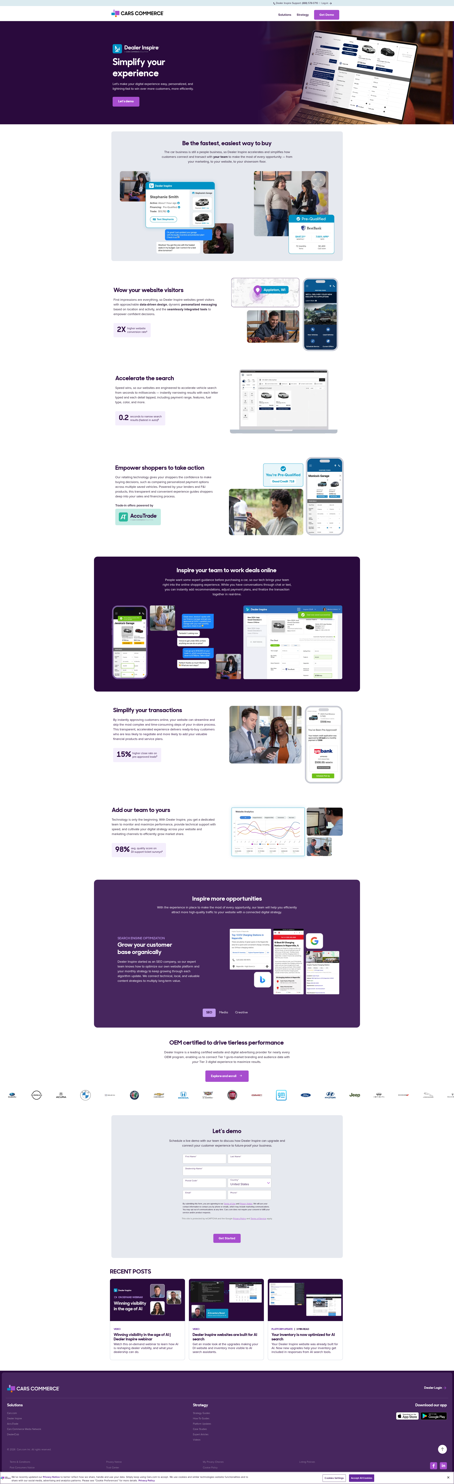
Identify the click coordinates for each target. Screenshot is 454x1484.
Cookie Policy (210, 1467)
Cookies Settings (334, 1478)
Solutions (284, 14)
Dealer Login (433, 1388)
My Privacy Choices (213, 1461)
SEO (209, 1012)
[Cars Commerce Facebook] (433, 1465)
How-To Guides (201, 1418)
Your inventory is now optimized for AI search (303, 1337)
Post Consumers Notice (22, 1467)
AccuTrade (12, 1423)
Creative (241, 1012)
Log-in (325, 3)
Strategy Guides (201, 1413)
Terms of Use (230, 1204)
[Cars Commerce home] (138, 13)
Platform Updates (202, 1423)
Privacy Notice (246, 1204)
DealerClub (13, 1434)
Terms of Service (258, 1218)
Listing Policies (307, 1461)
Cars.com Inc (23, 1449)
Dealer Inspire (14, 1418)
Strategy (303, 14)
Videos (196, 1439)
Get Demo (326, 14)
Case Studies (200, 1429)
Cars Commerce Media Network (24, 1429)
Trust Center (112, 1467)
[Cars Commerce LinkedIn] (443, 1465)
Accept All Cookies (361, 1478)
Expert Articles (200, 1434)
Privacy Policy (239, 1218)
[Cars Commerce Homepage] (33, 1388)
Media (223, 1012)
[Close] (448, 1477)
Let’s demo (126, 101)
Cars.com (12, 1413)
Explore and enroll (224, 1076)
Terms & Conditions (20, 1461)
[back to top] (442, 1449)
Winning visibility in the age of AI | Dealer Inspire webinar (142, 1337)
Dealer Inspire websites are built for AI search (225, 1337)
